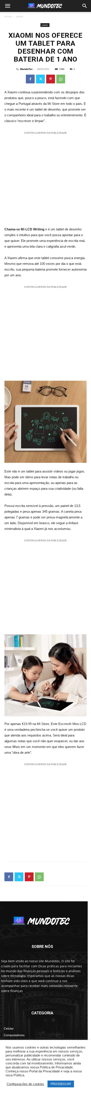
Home (8, 16)
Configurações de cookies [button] (25, 1084)
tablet (19, 16)
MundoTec (26, 69)
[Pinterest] (50, 79)
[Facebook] (30, 79)
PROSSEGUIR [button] (61, 1084)
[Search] (85, 6)
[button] (7, 6)
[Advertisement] (45, 181)
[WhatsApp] (60, 79)
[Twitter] (40, 79)
